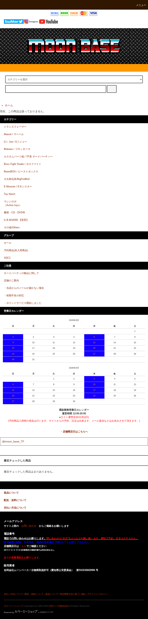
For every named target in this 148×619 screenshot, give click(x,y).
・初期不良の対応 (14, 295)
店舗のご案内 (11, 280)
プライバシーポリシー (97, 594)
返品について (51, 594)
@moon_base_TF (13, 441)
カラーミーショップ (13, 606)
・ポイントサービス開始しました (22, 303)
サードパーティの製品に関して (21, 273)
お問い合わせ (28, 526)
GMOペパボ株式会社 (59, 606)
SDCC (7, 258)
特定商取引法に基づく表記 (72, 594)
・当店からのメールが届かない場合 (24, 288)
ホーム (9, 105)
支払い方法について (13, 594)
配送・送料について (34, 594)
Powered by (9, 612)
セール (7, 243)
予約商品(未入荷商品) (16, 250)
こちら (22, 546)
